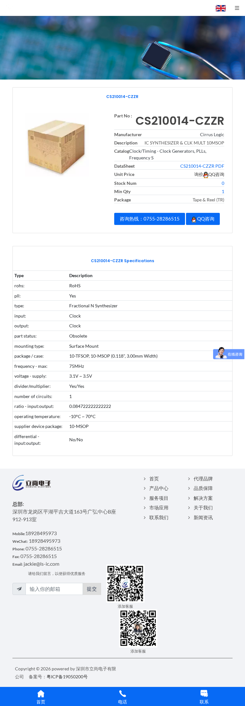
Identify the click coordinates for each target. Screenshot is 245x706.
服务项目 (158, 498)
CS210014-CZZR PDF (202, 166)
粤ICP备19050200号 (67, 676)
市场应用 (158, 507)
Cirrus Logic (212, 134)
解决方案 (203, 498)
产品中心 (158, 488)
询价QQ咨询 (209, 174)
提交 (92, 588)
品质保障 (203, 488)
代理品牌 (203, 478)
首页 (154, 478)
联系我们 (158, 517)
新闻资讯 (203, 517)
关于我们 (203, 507)
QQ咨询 (205, 218)
